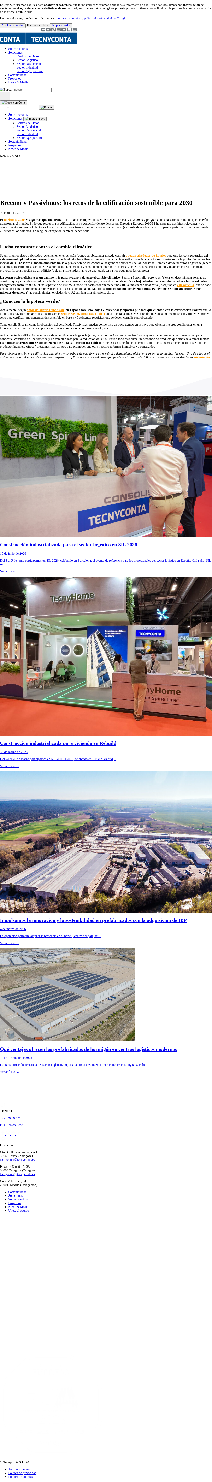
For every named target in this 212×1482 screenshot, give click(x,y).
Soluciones (15, 52)
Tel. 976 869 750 (11, 1118)
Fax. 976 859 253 (11, 1125)
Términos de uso (19, 1469)
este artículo (185, 285)
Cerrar (22, 102)
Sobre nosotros (18, 49)
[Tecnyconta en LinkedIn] (18, 1134)
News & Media (18, 82)
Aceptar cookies (61, 25)
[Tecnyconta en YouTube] (13, 1134)
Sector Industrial (27, 67)
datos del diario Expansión (45, 310)
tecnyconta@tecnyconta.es (17, 1159)
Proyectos (14, 78)
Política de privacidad (22, 1473)
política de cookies (69, 18)
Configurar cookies (13, 25)
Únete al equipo (18, 1210)
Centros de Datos (28, 56)
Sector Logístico (27, 60)
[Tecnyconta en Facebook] (3, 1134)
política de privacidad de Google (105, 18)
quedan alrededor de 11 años (146, 255)
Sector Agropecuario (30, 71)
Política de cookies (20, 1476)
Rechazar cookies (37, 25)
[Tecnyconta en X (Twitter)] (8, 1134)
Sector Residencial (29, 63)
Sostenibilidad (17, 75)
